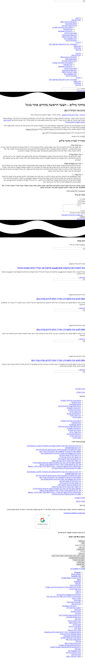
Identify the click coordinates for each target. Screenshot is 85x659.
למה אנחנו (77, 609)
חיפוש (83, 89)
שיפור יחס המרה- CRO (73, 656)
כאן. (43, 133)
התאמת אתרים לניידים (73, 608)
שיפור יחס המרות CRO (69, 37)
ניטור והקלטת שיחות (74, 621)
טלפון (83, 201)
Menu (79, 580)
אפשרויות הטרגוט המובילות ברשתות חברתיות (66, 468)
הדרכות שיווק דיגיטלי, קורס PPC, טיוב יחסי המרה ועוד (63, 596)
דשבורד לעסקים (80, 498)
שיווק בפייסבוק (68, 29)
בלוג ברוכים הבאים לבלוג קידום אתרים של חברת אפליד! (63, 587)
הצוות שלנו (77, 600)
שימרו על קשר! (76, 654)
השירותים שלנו (76, 20)
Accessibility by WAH (77, 569)
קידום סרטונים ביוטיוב (74, 413)
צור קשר (78, 641)
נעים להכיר (77, 48)
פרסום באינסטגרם (75, 404)
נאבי (53, 556)
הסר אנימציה (80, 564)
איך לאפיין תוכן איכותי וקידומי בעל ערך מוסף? (66, 461)
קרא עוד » (81, 277)
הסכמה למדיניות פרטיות (77, 213)
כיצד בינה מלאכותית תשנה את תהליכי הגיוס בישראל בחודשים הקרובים (58, 449)
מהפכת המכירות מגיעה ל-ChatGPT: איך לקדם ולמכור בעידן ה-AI (60, 451)
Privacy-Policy (76, 574)
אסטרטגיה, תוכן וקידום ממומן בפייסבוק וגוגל (63, 44)
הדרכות (78, 42)
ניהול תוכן (78, 619)
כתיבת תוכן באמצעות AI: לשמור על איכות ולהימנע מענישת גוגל (61, 453)
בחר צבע (81, 553)
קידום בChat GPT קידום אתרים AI (69, 406)
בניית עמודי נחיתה (75, 412)
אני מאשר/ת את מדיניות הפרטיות (72, 215)
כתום (62, 556)
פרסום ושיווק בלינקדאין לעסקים (62, 27)
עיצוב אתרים (77, 417)
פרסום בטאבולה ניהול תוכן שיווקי (70, 634)
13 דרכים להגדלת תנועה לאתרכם (70, 455)
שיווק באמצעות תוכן (70, 38)
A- (83, 547)
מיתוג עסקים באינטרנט (69, 35)
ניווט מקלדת (80, 549)
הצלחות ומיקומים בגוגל (74, 602)
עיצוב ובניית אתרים (70, 33)
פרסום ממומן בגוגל (71, 24)
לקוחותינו (78, 613)
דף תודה (78, 593)
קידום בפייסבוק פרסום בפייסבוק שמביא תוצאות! (65, 647)
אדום (66, 556)
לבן (79, 556)
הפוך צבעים (80, 562)
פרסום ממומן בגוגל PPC (73, 639)
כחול (71, 556)
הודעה (83, 211)
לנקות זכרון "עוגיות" (78, 560)
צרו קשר (78, 50)
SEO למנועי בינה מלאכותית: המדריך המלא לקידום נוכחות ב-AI (60, 299)
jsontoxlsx (77, 572)
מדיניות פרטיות (80, 389)
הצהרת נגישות (80, 501)
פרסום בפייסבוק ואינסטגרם (72, 636)
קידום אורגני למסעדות (74, 408)
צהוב (57, 556)
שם (83, 199)
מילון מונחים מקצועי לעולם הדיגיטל (70, 615)
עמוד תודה (77, 628)
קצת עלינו (78, 649)
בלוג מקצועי (77, 46)
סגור (83, 543)
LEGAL (78, 583)
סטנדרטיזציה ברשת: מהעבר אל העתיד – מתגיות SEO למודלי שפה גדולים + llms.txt (54, 466)
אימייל (83, 203)
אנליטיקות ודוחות (71, 40)
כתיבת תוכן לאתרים (74, 410)
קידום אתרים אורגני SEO (69, 22)
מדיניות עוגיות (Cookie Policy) (71, 578)
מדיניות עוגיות (80, 392)
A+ (80, 547)
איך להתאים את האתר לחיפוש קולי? (69, 459)
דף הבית (78, 18)
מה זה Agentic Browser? (73, 448)
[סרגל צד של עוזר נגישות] (81, 541)
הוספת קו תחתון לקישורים (76, 558)
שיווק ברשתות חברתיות (69, 25)
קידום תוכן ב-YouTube (65, 31)
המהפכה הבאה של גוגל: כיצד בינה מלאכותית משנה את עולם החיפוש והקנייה (57, 462)
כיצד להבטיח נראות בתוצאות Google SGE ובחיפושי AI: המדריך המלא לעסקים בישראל (51, 268)
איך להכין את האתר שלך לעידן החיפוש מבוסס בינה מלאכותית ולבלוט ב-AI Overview (54, 446)
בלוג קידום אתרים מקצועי (70, 115)
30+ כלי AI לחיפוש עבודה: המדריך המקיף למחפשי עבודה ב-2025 (60, 464)
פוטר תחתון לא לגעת (74, 630)
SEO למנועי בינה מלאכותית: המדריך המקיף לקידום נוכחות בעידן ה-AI (58, 360)
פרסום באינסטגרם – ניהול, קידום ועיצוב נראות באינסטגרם (62, 632)
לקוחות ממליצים (76, 611)
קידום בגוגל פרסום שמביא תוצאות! (70, 645)
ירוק (75, 556)
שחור (82, 556)
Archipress (77, 581)
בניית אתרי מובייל (75, 415)
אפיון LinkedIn (76, 576)
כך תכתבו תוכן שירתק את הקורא (70, 457)
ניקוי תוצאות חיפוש (75, 623)
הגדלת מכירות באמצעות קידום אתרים (69, 595)
